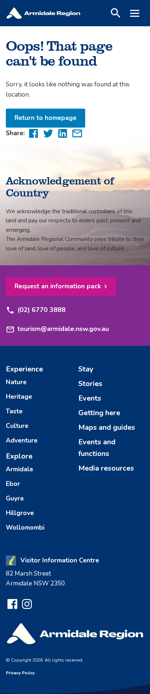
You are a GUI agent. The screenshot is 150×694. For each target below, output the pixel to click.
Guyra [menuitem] (15, 498)
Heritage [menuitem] (19, 396)
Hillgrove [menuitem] (20, 512)
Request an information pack (58, 286)
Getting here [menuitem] (99, 413)
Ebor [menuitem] (13, 483)
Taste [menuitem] (14, 411)
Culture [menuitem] (17, 425)
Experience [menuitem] (24, 369)
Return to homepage (45, 117)
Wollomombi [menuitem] (25, 527)
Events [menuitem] (89, 398)
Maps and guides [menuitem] (106, 427)
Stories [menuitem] (90, 384)
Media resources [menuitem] (106, 468)
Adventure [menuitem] (22, 440)
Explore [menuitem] (19, 456)
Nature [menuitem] (16, 382)
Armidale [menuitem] (19, 469)
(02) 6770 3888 (41, 309)
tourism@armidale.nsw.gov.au (63, 328)
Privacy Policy (20, 673)
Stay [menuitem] (86, 369)
